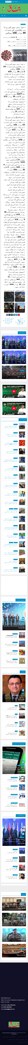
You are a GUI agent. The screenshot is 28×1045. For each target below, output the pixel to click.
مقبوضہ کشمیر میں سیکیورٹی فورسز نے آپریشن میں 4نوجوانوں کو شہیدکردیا (9, 320)
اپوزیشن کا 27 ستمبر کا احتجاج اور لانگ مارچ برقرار (15, 906)
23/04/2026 (20, 771)
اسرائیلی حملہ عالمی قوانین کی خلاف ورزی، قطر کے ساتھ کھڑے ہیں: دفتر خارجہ (11, 504)
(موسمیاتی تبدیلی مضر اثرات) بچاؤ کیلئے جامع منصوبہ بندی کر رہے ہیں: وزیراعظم (10, 529)
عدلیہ (23, 693)
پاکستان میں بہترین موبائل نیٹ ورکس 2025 (11, 789)
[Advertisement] (15, 585)
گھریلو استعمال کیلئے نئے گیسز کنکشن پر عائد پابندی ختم (10, 520)
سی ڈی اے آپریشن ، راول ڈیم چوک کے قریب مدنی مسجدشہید (10, 554)
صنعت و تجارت (22, 621)
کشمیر (10, 1039)
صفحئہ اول (24, 1036)
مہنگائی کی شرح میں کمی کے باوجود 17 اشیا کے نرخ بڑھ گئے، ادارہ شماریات (11, 654)
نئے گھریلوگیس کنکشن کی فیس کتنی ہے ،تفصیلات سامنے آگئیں (10, 461)
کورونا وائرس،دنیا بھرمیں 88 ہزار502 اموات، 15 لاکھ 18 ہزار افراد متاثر (19, 321)
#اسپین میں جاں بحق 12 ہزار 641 (17, 41)
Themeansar (14, 1033)
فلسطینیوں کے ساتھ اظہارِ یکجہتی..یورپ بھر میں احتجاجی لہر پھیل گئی (15, 374)
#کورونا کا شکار (21, 43)
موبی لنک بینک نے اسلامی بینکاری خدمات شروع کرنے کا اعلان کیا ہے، (14, 626)
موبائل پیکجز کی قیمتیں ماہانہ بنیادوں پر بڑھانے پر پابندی (11, 781)
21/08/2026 (20, 908)
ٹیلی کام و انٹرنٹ (21, 765)
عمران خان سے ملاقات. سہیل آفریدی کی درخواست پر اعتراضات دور (11, 436)
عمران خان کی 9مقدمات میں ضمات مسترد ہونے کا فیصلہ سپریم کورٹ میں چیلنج (10, 546)
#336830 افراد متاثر (9, 37)
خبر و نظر (15, 508)
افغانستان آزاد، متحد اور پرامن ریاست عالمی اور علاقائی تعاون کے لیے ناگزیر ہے (14, 842)
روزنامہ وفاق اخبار (22, 1042)
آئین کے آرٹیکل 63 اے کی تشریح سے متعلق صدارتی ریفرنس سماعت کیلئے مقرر (11, 718)
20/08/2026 (20, 955)
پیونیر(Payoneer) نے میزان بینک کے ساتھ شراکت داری (11, 637)
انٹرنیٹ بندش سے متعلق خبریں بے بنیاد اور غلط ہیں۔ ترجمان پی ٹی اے (11, 798)
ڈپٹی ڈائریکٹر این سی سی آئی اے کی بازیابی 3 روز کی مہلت (10, 427)
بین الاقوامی (23, 24)
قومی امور (15, 424)
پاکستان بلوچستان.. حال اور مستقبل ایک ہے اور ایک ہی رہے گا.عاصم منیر (14, 937)
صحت (26, 1039)
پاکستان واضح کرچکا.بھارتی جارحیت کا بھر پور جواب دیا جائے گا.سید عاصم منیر (10, 563)
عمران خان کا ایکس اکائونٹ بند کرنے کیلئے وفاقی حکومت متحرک (11, 453)
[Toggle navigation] (2, 16)
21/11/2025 (20, 627)
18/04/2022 (20, 699)
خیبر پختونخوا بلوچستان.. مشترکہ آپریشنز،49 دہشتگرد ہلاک (14, 921)
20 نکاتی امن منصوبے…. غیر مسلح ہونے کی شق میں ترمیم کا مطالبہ (11, 870)
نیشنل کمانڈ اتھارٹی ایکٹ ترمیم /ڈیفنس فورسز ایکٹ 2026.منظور (14, 952)
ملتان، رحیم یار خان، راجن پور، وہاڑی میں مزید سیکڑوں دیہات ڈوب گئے (10, 479)
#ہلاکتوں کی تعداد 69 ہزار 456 (17, 45)
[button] (4, 15)
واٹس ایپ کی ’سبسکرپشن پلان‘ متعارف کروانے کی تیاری (15, 769)
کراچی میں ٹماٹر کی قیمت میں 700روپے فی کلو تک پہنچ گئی (11, 444)
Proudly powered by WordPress (9, 1032)
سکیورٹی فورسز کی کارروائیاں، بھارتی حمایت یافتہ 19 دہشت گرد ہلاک (11, 512)
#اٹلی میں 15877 (21, 39)
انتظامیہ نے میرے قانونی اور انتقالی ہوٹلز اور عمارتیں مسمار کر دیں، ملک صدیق (10, 495)
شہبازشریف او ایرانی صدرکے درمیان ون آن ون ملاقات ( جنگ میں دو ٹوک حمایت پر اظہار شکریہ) (10, 571)
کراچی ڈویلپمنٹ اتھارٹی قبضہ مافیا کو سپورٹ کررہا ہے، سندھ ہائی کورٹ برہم (11, 735)
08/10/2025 (20, 843)
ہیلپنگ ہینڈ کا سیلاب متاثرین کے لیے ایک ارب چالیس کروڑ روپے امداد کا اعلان (10, 487)
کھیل (14, 1039)
